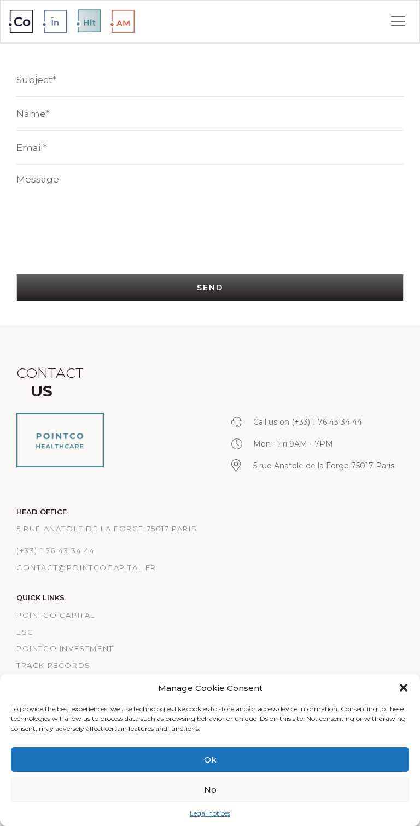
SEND (210, 287)
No (210, 789)
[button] (403, 687)
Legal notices (210, 813)
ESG (25, 632)
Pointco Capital (55, 615)
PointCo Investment (65, 648)
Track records (53, 665)
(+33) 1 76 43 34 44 (55, 550)
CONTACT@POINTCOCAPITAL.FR (86, 567)
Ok (210, 759)
